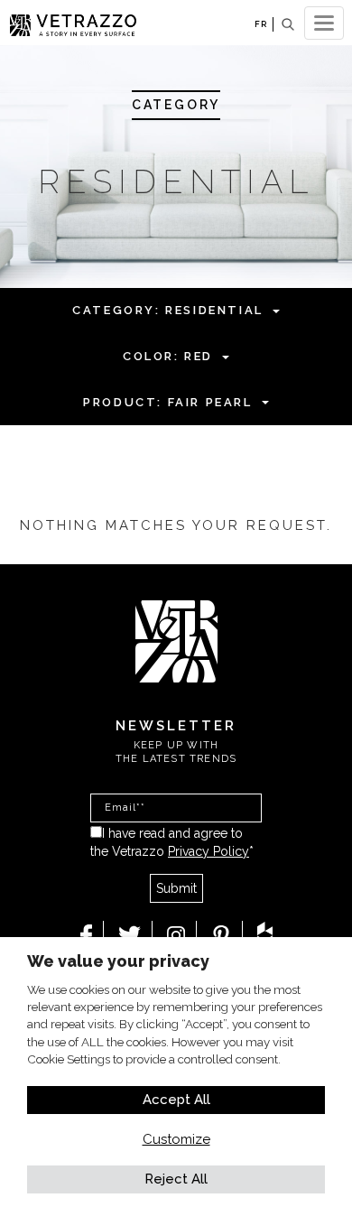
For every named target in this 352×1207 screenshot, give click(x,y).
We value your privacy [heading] (118, 961)
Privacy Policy (208, 851)
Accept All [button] (176, 1099)
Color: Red (168, 356)
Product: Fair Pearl (167, 402)
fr (261, 24)
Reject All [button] (176, 1179)
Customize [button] (176, 1139)
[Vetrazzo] (176, 640)
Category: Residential (168, 310)
